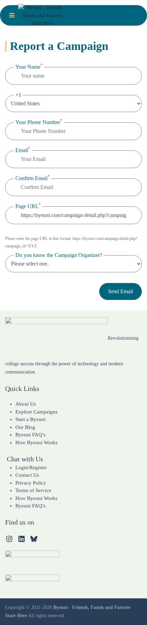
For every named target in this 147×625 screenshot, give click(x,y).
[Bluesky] (34, 539)
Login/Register (31, 467)
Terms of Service (33, 490)
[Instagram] (9, 539)
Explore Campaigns (36, 412)
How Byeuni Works (36, 442)
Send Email (120, 291)
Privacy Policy (30, 483)
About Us (25, 404)
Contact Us (27, 475)
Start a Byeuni (30, 419)
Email (22, 149)
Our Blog (25, 427)
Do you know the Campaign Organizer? (58, 255)
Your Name (28, 66)
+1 (18, 95)
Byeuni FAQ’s (30, 434)
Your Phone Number (38, 121)
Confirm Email (32, 177)
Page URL (28, 205)
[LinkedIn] (21, 539)
